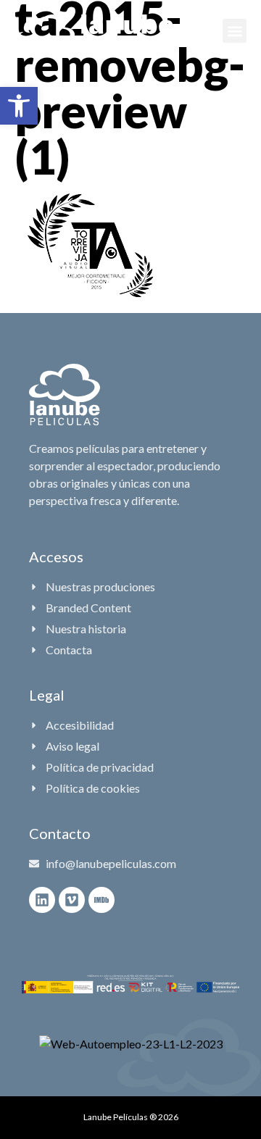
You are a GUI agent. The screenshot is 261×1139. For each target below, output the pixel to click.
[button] (19, 106)
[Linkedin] (42, 900)
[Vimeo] (72, 900)
